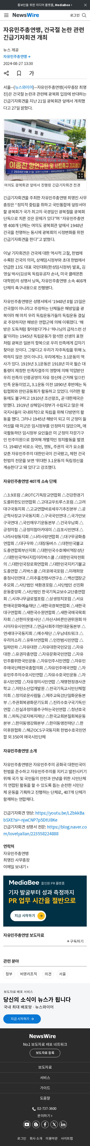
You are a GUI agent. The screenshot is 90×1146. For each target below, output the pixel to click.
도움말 (45, 1098)
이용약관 (51, 1138)
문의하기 (44, 1116)
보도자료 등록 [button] (45, 1053)
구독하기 (76, 941)
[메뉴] (5, 15)
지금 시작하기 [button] (20, 1019)
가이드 (45, 1088)
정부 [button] (9, 974)
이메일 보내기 (15, 866)
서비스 (45, 1077)
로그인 (21, 1138)
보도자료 (45, 1067)
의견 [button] (48, 974)
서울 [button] (62, 974)
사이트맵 (67, 1138)
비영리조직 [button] (28, 974)
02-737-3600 (46, 1108)
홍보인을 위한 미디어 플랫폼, (44, 5)
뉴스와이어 (24, 87)
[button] (6, 73)
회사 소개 (36, 1138)
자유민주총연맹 (16, 56)
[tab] (45, 1067)
